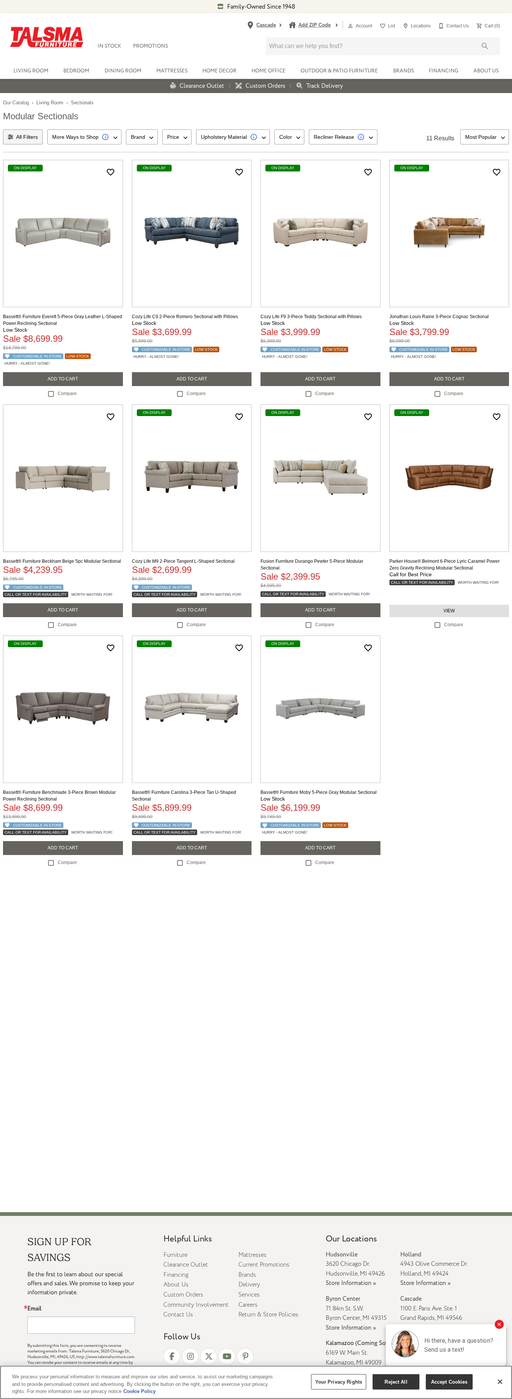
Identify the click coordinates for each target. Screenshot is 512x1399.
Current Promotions (263, 1265)
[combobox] (84, 136)
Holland (410, 1254)
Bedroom (76, 70)
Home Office (269, 70)
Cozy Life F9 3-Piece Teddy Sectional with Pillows (311, 316)
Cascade (411, 1299)
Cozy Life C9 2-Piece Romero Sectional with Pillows (185, 316)
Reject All (396, 1381)
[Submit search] (485, 46)
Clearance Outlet (202, 86)
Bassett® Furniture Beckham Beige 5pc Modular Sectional (62, 561)
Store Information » (351, 1283)
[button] (350, 25)
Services (249, 1295)
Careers (247, 1305)
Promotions (150, 46)
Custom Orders (265, 86)
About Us (486, 70)
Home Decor (219, 70)
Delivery (249, 1284)
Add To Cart (63, 379)
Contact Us (178, 1314)
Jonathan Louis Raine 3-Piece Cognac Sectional (439, 316)
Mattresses (171, 70)
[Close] (500, 1381)
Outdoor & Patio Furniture (339, 70)
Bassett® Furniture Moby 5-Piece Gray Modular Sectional (318, 792)
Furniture (175, 1255)
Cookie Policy (139, 1391)
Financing (443, 70)
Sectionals (82, 102)
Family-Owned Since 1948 (260, 7)
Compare (67, 393)
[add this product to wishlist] (111, 172)
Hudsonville (342, 1254)
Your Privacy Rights (338, 1381)
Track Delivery (324, 86)
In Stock (109, 46)
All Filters (27, 137)
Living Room (30, 70)
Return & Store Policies (268, 1314)
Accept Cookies (449, 1381)
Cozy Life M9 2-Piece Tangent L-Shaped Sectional (183, 561)
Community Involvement (196, 1305)
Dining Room (123, 70)
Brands (403, 70)
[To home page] (46, 37)
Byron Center (343, 1299)
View (449, 610)
